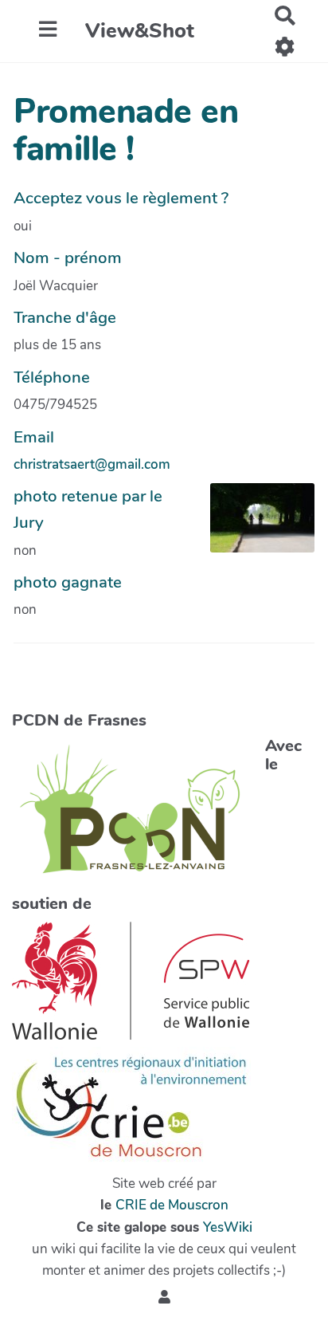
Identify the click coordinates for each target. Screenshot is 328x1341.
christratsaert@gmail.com (92, 464)
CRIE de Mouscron (171, 1205)
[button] (164, 1297)
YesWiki (227, 1227)
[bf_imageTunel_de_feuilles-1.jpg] (254, 525)
